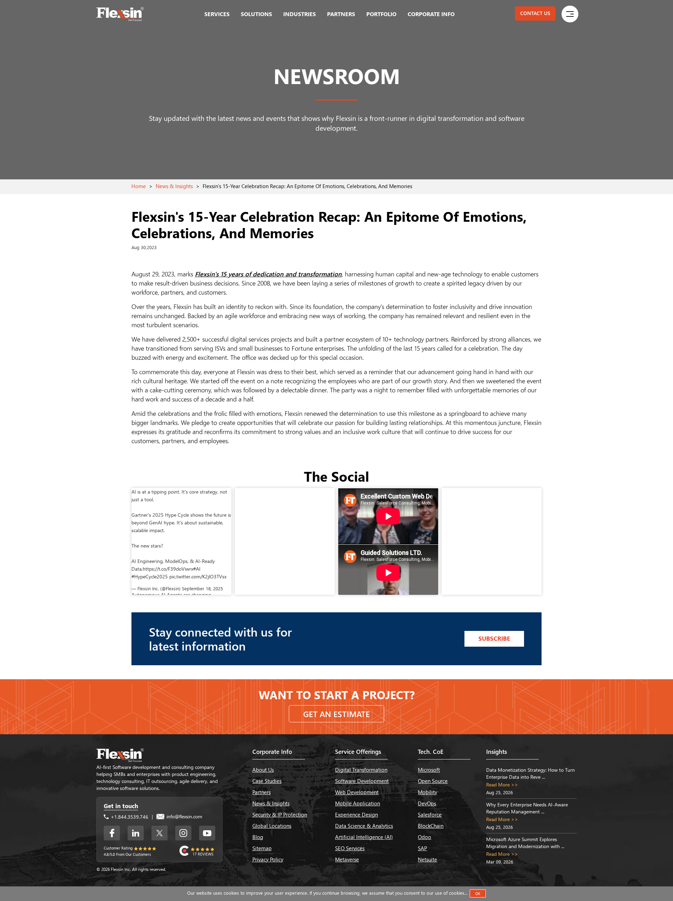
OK (477, 893)
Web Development (357, 792)
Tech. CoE (430, 752)
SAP (422, 848)
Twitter (159, 833)
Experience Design (356, 814)
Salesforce (430, 814)
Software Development (362, 780)
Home (138, 186)
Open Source (433, 780)
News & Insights (174, 186)
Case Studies (266, 780)
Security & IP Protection (279, 814)
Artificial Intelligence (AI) (364, 836)
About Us (263, 769)
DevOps (427, 803)
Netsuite (427, 859)
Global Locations (271, 825)
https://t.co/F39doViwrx (168, 568)
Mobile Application (357, 803)
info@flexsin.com (183, 816)
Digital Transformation (361, 769)
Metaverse (347, 859)
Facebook (112, 833)
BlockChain (430, 825)
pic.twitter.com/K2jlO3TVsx (197, 576)
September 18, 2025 (202, 588)
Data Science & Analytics (364, 825)
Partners (341, 14)
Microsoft (429, 769)
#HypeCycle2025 (149, 576)
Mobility (427, 792)
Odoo (424, 836)
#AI (196, 568)
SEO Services (350, 848)
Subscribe (494, 638)
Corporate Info (431, 14)
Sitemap (262, 848)
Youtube (207, 833)
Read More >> (502, 784)
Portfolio (381, 14)
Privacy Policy (267, 859)
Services (217, 14)
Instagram (183, 833)
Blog (257, 836)
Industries (299, 14)
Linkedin (136, 833)
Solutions (256, 14)
